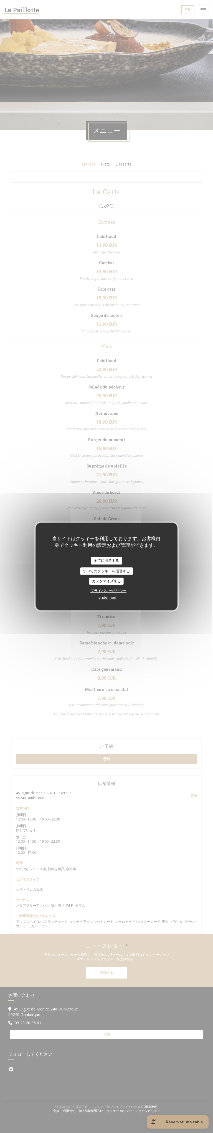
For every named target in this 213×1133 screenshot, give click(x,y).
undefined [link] (107, 597)
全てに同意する (106, 560)
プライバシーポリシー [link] (108, 590)
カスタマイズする (106, 580)
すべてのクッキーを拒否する (106, 570)
